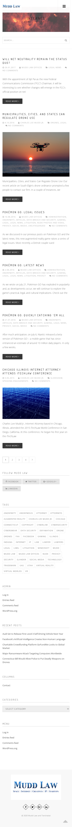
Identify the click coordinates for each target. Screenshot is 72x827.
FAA (18, 536)
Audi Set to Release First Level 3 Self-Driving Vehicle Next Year (33, 633)
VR (26, 571)
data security (28, 530)
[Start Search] (65, 40)
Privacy (7, 225)
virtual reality (45, 565)
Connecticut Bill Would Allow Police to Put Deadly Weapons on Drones (33, 660)
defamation (46, 530)
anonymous (26, 513)
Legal (63, 122)
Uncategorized (36, 225)
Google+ (51, 481)
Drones (55, 122)
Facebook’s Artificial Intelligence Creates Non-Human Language (34, 639)
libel (16, 548)
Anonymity (9, 220)
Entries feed (8, 600)
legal (7, 548)
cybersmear (10, 530)
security (8, 559)
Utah (30, 565)
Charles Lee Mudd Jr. (32, 122)
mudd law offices (29, 554)
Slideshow (56, 378)
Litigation (30, 222)
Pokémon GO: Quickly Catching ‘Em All (34, 315)
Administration (57, 217)
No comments (16, 125)
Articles (20, 220)
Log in (6, 594)
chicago (60, 519)
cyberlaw (42, 525)
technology (55, 559)
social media (37, 559)
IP (30, 542)
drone (60, 530)
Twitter (32, 481)
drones (8, 536)
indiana (8, 542)
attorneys (56, 513)
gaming (42, 536)
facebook (28, 536)
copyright (27, 525)
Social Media (19, 225)
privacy (56, 554)
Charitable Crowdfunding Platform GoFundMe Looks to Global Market (33, 646)
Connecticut (11, 525)
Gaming (61, 220)
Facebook (13, 481)
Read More (12, 101)
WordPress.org (10, 610)
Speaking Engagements (15, 381)
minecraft (43, 548)
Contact (6, 685)
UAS (22, 565)
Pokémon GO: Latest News (24, 265)
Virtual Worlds (13, 571)
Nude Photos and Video (50, 222)
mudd (56, 548)
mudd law (9, 554)
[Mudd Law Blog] (12, 6)
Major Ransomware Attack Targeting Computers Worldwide (32, 653)
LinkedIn (12, 488)
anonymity (10, 513)
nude (45, 554)
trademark (10, 565)
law (37, 542)
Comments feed (10, 605)
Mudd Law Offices (32, 67)
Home (27, 22)
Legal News (55, 67)
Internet (21, 542)
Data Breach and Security (41, 220)
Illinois (54, 536)
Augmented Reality (14, 519)
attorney (41, 513)
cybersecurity (59, 525)
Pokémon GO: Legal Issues (24, 212)
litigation (28, 548)
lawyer (47, 542)
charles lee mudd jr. (40, 519)
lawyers (58, 542)
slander (21, 559)
